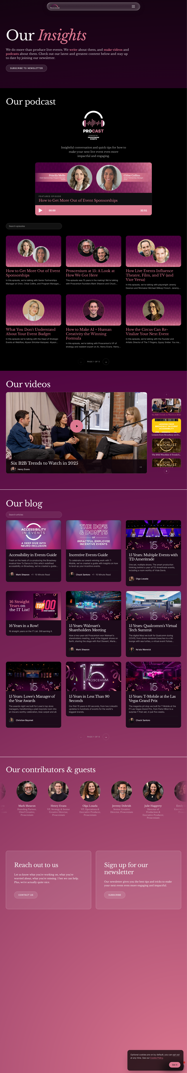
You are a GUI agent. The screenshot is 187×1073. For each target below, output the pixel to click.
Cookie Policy (156, 1058)
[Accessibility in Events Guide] (33, 551)
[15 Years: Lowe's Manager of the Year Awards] (33, 695)
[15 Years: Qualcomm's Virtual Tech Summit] (153, 624)
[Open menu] (133, 6)
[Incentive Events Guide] (93, 551)
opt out (176, 1054)
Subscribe (114, 895)
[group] (93, 803)
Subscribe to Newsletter (26, 68)
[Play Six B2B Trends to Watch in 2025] (76, 426)
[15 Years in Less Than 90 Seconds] (93, 689)
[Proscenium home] (54, 6)
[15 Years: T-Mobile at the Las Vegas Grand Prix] (153, 695)
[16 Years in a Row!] (33, 613)
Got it (174, 1064)
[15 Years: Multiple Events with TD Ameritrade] (153, 553)
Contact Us (25, 895)
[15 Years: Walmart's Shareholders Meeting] (93, 624)
